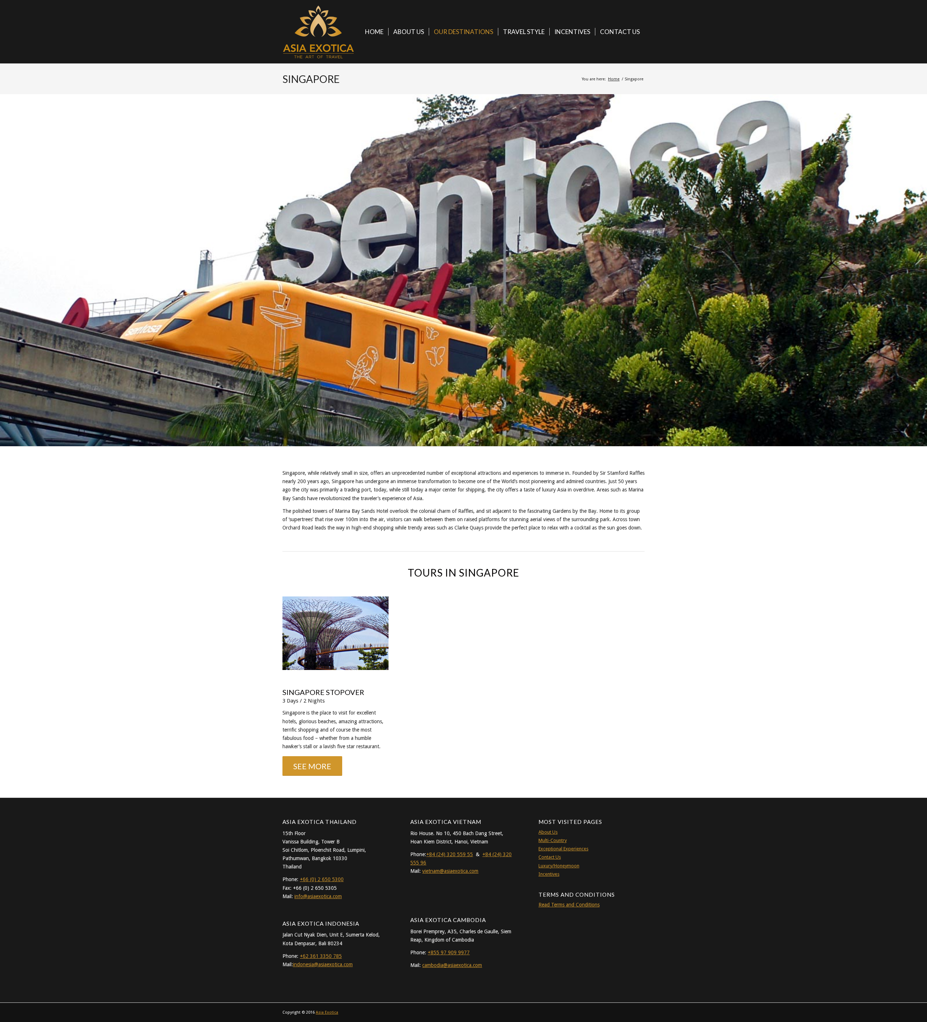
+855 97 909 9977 (449, 952)
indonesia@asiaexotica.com (323, 964)
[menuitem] (374, 31)
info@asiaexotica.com (318, 896)
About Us (548, 832)
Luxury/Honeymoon (558, 865)
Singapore (311, 79)
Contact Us (549, 857)
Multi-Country (552, 840)
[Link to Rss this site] (639, 1011)
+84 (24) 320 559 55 (449, 854)
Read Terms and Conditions (569, 905)
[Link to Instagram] (628, 1011)
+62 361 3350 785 (321, 956)
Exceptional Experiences (563, 848)
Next (920, 263)
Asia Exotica (327, 1012)
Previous (6, 263)
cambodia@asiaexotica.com (452, 965)
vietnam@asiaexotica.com (450, 871)
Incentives (548, 874)
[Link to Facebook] (617, 1011)
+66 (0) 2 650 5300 (322, 879)
